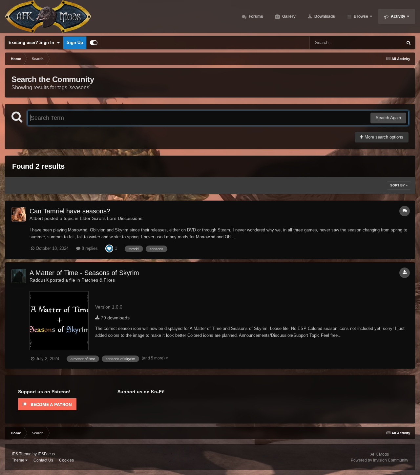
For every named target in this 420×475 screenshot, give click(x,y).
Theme (18, 460)
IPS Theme (22, 454)
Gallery (288, 16)
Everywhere (382, 42)
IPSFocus (46, 454)
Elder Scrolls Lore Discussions (111, 218)
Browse (360, 16)
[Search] (408, 42)
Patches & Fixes (98, 280)
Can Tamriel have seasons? (70, 211)
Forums (255, 16)
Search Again (388, 117)
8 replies (89, 248)
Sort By (398, 185)
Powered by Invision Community (379, 460)
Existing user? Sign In (33, 42)
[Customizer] (94, 42)
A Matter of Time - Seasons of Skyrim (84, 272)
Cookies (66, 460)
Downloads (324, 16)
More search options (383, 137)
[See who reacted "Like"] (109, 248)
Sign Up (75, 42)
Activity (397, 16)
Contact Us (43, 460)
